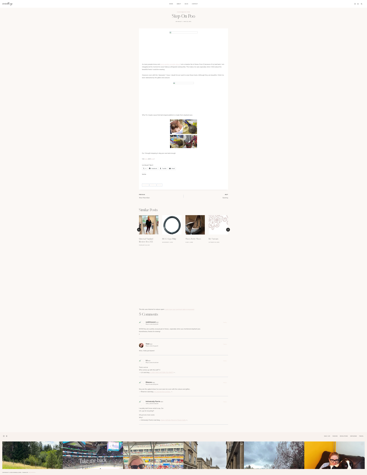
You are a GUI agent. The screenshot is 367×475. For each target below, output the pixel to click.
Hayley (179, 21)
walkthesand (151, 322)
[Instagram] (355, 3)
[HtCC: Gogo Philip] (172, 225)
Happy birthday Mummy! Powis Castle (173, 420)
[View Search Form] (361, 4)
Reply (225, 322)
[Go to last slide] (139, 230)
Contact (195, 3)
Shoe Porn (186, 12)
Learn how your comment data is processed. (179, 309)
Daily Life (327, 436)
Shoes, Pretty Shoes (193, 239)
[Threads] (357, 3)
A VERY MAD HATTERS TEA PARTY (161, 372)
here (146, 159)
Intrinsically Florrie (153, 401)
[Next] (228, 230)
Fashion (179, 12)
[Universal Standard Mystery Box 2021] (148, 225)
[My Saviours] (218, 225)
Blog (186, 3)
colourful (145, 185)
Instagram (353, 436)
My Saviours (213, 239)
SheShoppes (31, 472)
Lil (146, 360)
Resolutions (344, 436)
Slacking (225, 196)
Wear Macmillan (144, 196)
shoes (160, 185)
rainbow (152, 185)
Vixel (147, 344)
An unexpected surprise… (162, 392)
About (179, 3)
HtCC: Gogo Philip (169, 239)
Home (171, 3)
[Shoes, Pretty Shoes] (195, 225)
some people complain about (170, 64)
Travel (361, 436)
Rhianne (149, 382)
